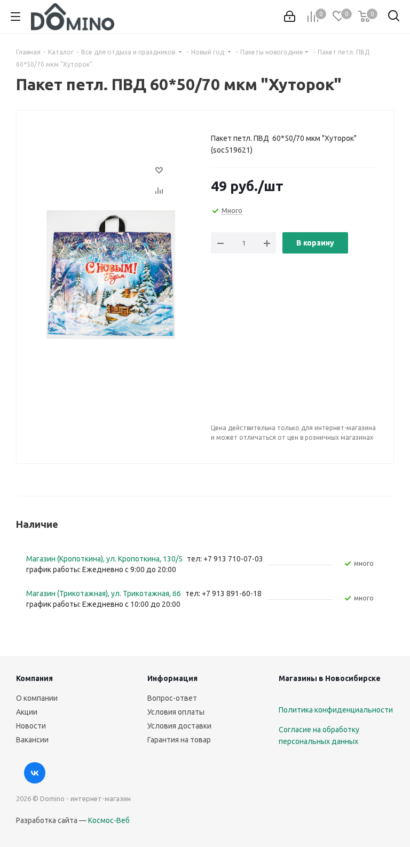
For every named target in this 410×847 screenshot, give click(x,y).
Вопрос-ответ (172, 698)
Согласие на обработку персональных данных (319, 735)
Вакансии (32, 739)
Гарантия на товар (179, 739)
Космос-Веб (109, 820)
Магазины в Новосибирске (330, 678)
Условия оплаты (175, 712)
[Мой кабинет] (289, 16)
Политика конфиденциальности (336, 710)
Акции (26, 712)
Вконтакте (34, 772)
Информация (172, 678)
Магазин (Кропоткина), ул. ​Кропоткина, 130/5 (105, 559)
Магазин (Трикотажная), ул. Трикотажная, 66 (104, 593)
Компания (34, 678)
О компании (37, 698)
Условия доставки (179, 726)
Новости (31, 726)
